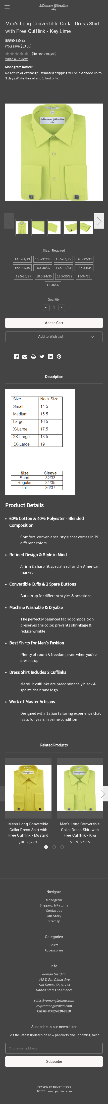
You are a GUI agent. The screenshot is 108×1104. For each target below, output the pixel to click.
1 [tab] (46, 847)
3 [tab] (62, 847)
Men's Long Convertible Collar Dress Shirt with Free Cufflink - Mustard (28, 830)
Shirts (54, 945)
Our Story (54, 916)
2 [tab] (54, 847)
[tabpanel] (28, 801)
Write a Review (16, 59)
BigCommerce (61, 1086)
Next (99, 220)
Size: (54, 250)
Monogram (54, 900)
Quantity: (54, 299)
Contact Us (54, 910)
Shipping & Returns (54, 905)
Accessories (54, 950)
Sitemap (54, 921)
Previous (9, 220)
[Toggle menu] (7, 7)
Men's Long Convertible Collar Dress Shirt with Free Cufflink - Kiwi (80, 830)
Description (54, 376)
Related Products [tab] (54, 745)
